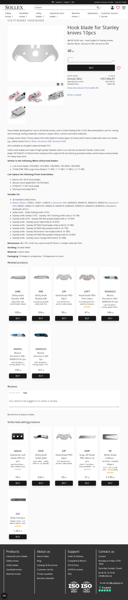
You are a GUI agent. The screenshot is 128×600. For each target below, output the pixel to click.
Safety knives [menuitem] (8, 15)
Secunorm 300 (44, 141)
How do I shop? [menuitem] (121, 2)
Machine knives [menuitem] (76, 15)
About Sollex (43, 556)
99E (27, 218)
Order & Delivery (75, 556)
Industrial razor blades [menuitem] (57, 15)
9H (48, 145)
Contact (102, 556)
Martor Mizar (30, 141)
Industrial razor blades (17, 556)
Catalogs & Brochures (47, 565)
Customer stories (45, 569)
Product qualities (45, 574)
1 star (10, 393)
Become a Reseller (45, 578)
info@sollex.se (105, 576)
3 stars (14, 393)
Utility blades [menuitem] (39, 15)
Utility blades (12, 565)
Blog (39, 560)
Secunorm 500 (59, 141)
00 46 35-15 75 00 (106, 572)
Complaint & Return (77, 560)
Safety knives (12, 560)
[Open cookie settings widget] (4, 596)
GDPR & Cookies (75, 569)
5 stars (19, 393)
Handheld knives (14, 569)
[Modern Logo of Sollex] (14, 9)
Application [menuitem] (93, 13)
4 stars (17, 393)
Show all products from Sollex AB (82, 87)
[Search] (98, 7)
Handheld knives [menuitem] (23, 15)
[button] (118, 7)
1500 (84, 130)
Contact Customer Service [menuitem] (103, 2)
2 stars (12, 393)
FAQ (70, 574)
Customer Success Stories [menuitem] (109, 15)
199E (34, 215)
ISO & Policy (73, 565)
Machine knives (13, 574)
